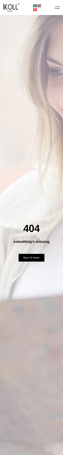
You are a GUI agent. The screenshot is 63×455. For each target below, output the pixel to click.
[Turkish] (35, 9)
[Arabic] (35, 5)
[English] (39, 5)
